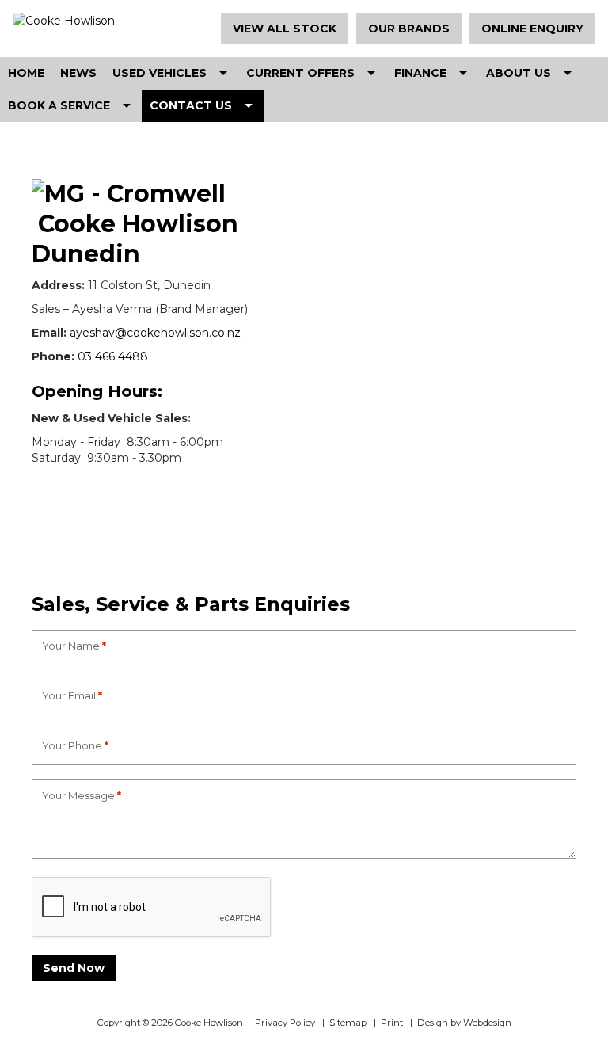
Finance (420, 73)
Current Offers (300, 73)
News (78, 73)
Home (26, 73)
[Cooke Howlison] (102, 21)
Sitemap (348, 1022)
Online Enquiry (532, 28)
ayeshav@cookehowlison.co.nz (157, 333)
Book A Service (59, 105)
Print (392, 1022)
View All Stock (284, 28)
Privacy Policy (285, 1022)
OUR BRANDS (409, 28)
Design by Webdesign (464, 1022)
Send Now (73, 968)
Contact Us (191, 105)
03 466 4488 (113, 356)
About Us (518, 73)
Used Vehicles (159, 73)
